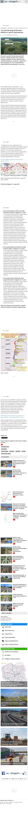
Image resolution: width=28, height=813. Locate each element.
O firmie (1, 802)
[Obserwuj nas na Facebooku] (14, 780)
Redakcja (6, 802)
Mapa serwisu (3, 803)
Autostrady (7, 627)
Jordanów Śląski (4, 451)
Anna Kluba (3, 35)
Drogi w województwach (11, 641)
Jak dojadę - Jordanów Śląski (6, 619)
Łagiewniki (18, 451)
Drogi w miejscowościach (11, 644)
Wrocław (23, 451)
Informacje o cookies (18, 802)
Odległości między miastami (12, 659)
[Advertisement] (14, 15)
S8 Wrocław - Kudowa (6, 453)
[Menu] (2, 1)
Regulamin (11, 802)
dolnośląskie (4, 449)
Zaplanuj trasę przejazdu (11, 651)
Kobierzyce (11, 451)
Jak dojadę (7, 655)
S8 (1, 444)
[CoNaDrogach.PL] (12, 2)
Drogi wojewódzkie (9, 637)
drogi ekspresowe (5, 446)
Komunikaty (8, 803)
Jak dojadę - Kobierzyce (5, 620)
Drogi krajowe (8, 634)
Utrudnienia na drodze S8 (6, 617)
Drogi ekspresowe (9, 630)
